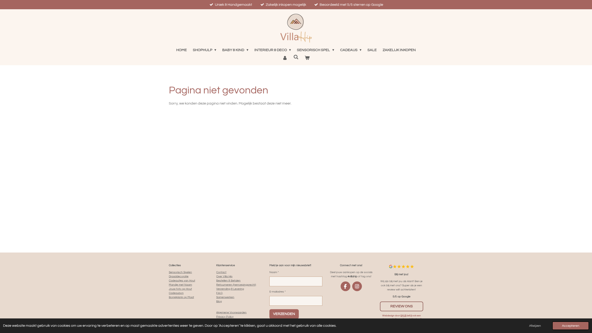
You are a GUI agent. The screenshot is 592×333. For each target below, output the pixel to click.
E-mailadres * (277, 291)
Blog (219, 301)
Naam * (274, 272)
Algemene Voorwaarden (231, 312)
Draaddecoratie (178, 276)
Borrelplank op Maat (181, 297)
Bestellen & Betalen (228, 280)
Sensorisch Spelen (180, 272)
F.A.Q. (219, 293)
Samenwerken (225, 297)
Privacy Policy (225, 316)
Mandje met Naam (180, 284)
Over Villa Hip (224, 276)
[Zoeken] (296, 57)
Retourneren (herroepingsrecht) (236, 284)
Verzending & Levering (230, 288)
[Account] (284, 58)
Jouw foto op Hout (180, 288)
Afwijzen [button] (535, 325)
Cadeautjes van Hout (182, 280)
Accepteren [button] (570, 325)
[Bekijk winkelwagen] (307, 58)
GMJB (403, 315)
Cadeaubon (176, 293)
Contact (221, 272)
